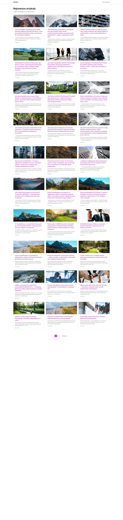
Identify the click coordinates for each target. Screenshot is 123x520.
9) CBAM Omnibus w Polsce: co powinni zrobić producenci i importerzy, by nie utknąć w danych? (92, 225)
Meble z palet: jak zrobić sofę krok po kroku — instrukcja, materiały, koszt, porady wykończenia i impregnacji (93, 287)
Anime (15, 2)
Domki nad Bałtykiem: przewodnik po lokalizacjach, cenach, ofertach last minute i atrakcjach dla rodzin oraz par (28, 257)
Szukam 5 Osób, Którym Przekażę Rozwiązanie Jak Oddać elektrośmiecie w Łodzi (27, 318)
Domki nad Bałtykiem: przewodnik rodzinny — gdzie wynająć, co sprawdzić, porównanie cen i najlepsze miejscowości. (61, 257)
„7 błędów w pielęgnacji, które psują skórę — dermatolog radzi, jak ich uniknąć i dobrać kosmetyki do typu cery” (94, 162)
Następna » (65, 336)
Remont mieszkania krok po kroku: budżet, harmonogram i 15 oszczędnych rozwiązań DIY (61, 287)
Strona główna (106, 2)
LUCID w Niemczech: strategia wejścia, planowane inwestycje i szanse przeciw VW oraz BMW (93, 257)
